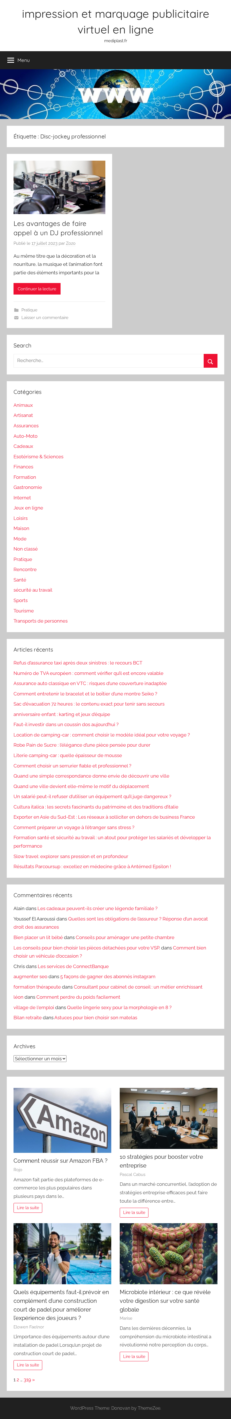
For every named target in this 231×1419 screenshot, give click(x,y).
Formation (25, 477)
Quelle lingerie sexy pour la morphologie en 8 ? (119, 1007)
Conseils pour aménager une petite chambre (125, 937)
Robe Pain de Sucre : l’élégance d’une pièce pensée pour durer (82, 745)
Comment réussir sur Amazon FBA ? (61, 1160)
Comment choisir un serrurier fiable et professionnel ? (72, 766)
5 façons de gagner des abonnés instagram (108, 976)
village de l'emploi (34, 1007)
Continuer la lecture (37, 288)
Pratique (29, 310)
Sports (21, 600)
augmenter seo (30, 976)
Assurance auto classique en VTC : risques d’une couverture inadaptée (90, 683)
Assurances (26, 425)
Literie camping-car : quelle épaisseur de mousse (68, 755)
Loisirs (21, 518)
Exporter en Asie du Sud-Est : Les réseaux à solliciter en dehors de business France (104, 817)
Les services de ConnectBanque (73, 966)
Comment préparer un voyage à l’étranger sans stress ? (74, 827)
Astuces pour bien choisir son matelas (95, 1017)
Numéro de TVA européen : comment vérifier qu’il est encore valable (88, 673)
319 (27, 1379)
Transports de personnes (41, 621)
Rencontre (25, 569)
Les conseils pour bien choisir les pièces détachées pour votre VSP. (87, 948)
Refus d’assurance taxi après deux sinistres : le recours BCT (78, 663)
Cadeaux (23, 446)
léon (18, 997)
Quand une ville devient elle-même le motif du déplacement (81, 786)
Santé (20, 580)
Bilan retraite (28, 1017)
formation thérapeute (37, 987)
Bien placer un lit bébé (38, 937)
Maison (21, 528)
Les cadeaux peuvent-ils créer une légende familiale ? (97, 908)
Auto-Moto (25, 436)
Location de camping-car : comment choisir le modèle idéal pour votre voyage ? (102, 735)
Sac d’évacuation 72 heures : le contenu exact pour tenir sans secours (89, 704)
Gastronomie (28, 487)
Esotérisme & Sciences (38, 456)
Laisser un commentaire (44, 317)
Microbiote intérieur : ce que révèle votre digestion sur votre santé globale (165, 1301)
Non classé (26, 549)
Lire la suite (28, 1207)
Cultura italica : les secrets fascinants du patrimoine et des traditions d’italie (96, 807)
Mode (20, 539)
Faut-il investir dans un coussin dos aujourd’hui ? (66, 724)
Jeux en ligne (28, 508)
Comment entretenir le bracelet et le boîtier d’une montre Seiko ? (85, 694)
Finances (23, 467)
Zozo (70, 243)
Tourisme (24, 611)
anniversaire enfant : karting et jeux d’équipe (62, 714)
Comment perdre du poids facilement (78, 997)
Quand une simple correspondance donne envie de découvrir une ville (91, 776)
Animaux (23, 405)
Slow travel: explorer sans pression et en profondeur (71, 856)
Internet (22, 497)
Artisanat (23, 415)
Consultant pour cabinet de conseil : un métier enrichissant (138, 987)
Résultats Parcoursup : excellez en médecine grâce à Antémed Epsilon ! (92, 866)
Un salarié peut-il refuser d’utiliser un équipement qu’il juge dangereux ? (92, 796)
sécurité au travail (33, 590)
